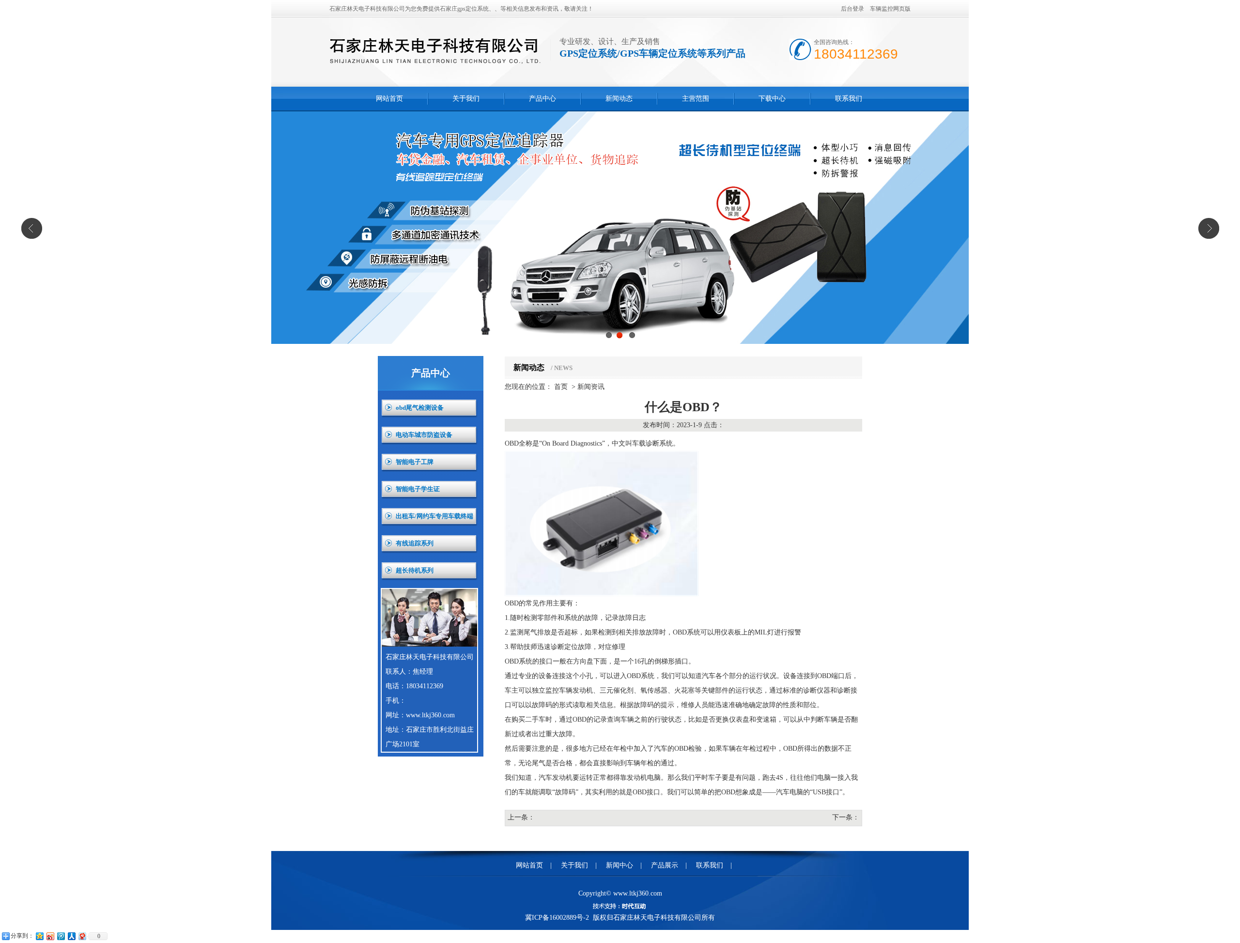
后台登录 (852, 8)
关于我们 (466, 98)
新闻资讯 (590, 386)
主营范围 (695, 98)
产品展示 (664, 865)
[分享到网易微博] (82, 936)
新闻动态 (619, 98)
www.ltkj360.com (430, 715)
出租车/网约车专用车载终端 (434, 516)
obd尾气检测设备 (420, 407)
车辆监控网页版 (890, 8)
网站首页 (389, 98)
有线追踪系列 (415, 543)
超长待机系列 (415, 570)
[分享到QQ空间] (39, 936)
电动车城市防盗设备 (424, 434)
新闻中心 (619, 865)
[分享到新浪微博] (50, 936)
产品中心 (542, 98)
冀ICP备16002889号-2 (557, 917)
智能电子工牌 (415, 461)
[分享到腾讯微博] (60, 936)
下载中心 (772, 98)
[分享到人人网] (71, 936)
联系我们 (848, 98)
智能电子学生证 (418, 489)
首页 (561, 386)
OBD (512, 443)
